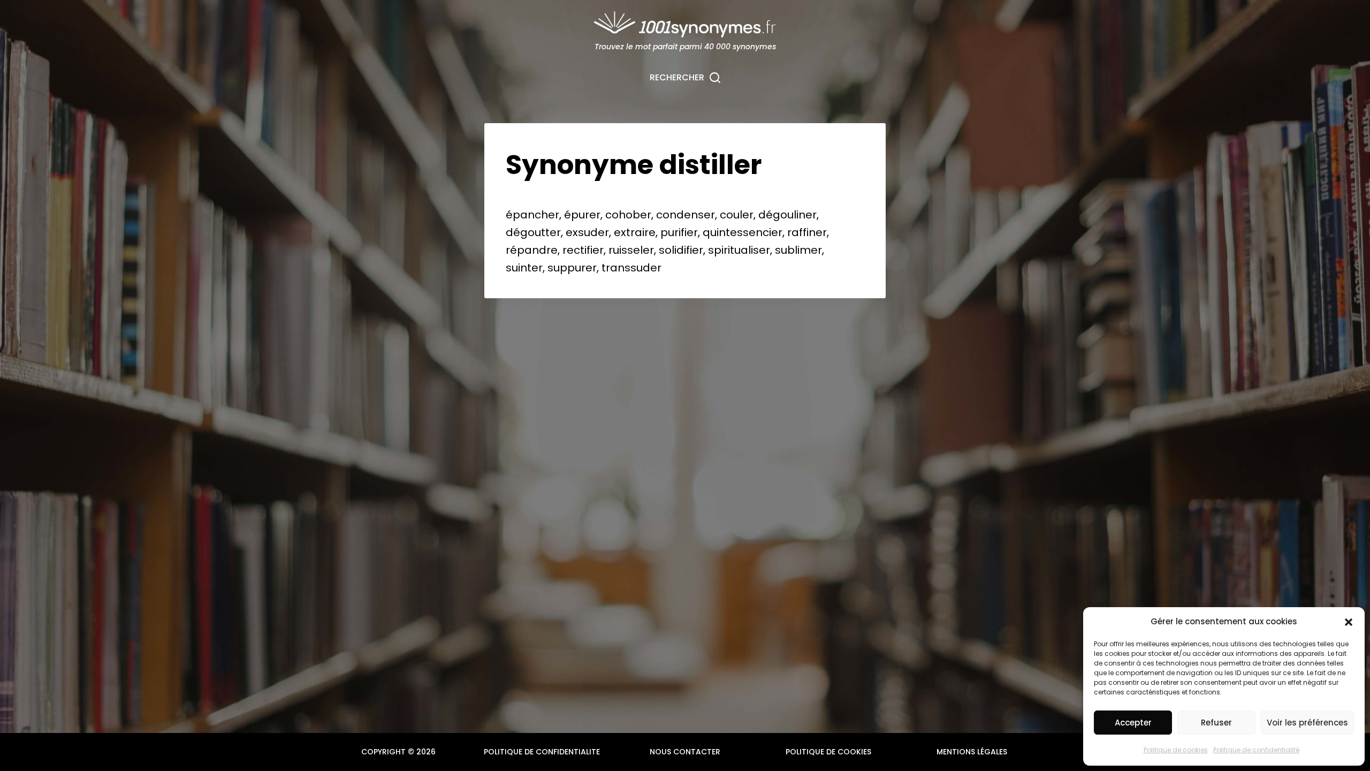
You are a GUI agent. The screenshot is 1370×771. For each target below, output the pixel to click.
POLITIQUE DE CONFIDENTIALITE (542, 751)
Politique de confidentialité (1256, 749)
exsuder (587, 232)
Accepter (1133, 722)
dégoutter (533, 232)
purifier (679, 232)
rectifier (583, 250)
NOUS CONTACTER (685, 751)
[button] (1348, 622)
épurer (582, 214)
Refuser (1216, 722)
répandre (532, 250)
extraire (635, 232)
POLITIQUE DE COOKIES (828, 751)
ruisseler (631, 250)
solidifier (681, 250)
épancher (532, 214)
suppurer (572, 267)
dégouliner (787, 214)
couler (737, 214)
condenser (685, 214)
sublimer (798, 250)
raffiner (807, 232)
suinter (524, 267)
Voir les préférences (1307, 722)
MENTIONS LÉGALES (972, 751)
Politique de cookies (1176, 749)
